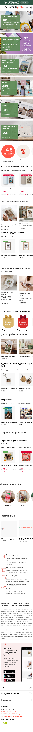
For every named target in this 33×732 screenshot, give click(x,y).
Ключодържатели (7, 370)
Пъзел (11, 236)
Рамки (3, 236)
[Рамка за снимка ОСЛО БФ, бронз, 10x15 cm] (9, 246)
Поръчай (24, 2)
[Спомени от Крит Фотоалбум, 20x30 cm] (9, 180)
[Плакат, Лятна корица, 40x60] (9, 413)
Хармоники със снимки (19, 170)
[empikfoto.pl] (16, 7)
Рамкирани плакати (24, 403)
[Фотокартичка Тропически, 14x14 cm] (9, 456)
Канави (13, 403)
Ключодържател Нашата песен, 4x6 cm (14, 388)
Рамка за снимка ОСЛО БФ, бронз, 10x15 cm (16, 255)
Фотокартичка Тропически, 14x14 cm (13, 465)
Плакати (4, 403)
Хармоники (20, 370)
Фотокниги (5, 170)
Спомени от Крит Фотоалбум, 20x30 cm (14, 189)
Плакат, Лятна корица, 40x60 (11, 422)
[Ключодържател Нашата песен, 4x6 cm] (9, 379)
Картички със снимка (8, 447)
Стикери (29, 370)
